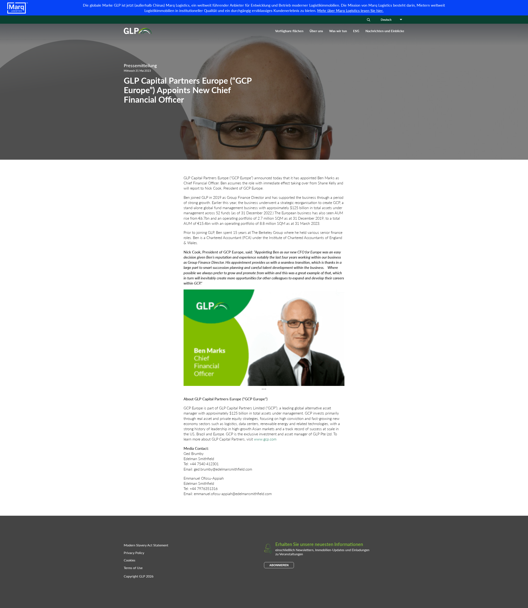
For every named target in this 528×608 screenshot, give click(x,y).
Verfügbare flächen (289, 30)
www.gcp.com (265, 439)
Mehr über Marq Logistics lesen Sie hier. (350, 10)
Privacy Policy (134, 552)
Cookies (129, 560)
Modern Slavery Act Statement (146, 545)
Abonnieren (279, 565)
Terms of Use (133, 567)
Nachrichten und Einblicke (384, 30)
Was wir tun (338, 30)
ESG (356, 30)
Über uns (316, 30)
